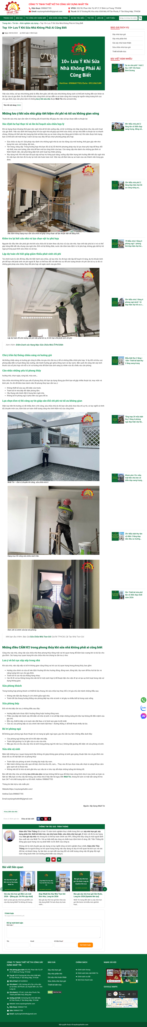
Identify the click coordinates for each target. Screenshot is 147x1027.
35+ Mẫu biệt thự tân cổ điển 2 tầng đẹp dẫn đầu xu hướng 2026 (133, 536)
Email (32, 941)
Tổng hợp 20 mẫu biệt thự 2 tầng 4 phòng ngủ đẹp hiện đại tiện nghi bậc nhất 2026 (134, 419)
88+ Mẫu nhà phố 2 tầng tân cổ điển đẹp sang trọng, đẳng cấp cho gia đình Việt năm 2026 (134, 126)
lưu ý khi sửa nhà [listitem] (10, 812)
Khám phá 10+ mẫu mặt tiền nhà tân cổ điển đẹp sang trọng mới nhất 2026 (133, 478)
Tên (8, 941)
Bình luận (10, 925)
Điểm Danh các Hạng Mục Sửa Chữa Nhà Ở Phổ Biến (39, 345)
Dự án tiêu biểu (77, 18)
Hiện (18, 105)
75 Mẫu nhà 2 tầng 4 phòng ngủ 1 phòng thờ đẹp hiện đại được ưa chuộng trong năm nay (134, 244)
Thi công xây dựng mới (36, 18)
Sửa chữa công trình (58, 18)
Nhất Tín (67, 777)
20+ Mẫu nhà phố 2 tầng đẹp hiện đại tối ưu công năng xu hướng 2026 (133, 185)
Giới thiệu (110, 18)
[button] (38, 819)
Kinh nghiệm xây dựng (29, 23)
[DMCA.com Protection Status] (55, 993)
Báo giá (19, 18)
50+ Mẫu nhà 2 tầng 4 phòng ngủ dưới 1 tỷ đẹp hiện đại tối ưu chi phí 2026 (134, 302)
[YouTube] (53, 859)
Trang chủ (8, 18)
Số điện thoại (58, 941)
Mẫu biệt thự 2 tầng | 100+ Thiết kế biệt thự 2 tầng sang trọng (134, 360)
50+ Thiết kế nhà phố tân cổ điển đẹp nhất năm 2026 (134, 595)
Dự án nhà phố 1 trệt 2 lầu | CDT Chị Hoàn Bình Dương (134, 68)
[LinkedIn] (59, 859)
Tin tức (90, 18)
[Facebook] (48, 859)
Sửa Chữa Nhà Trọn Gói (40, 636)
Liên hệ (100, 18)
